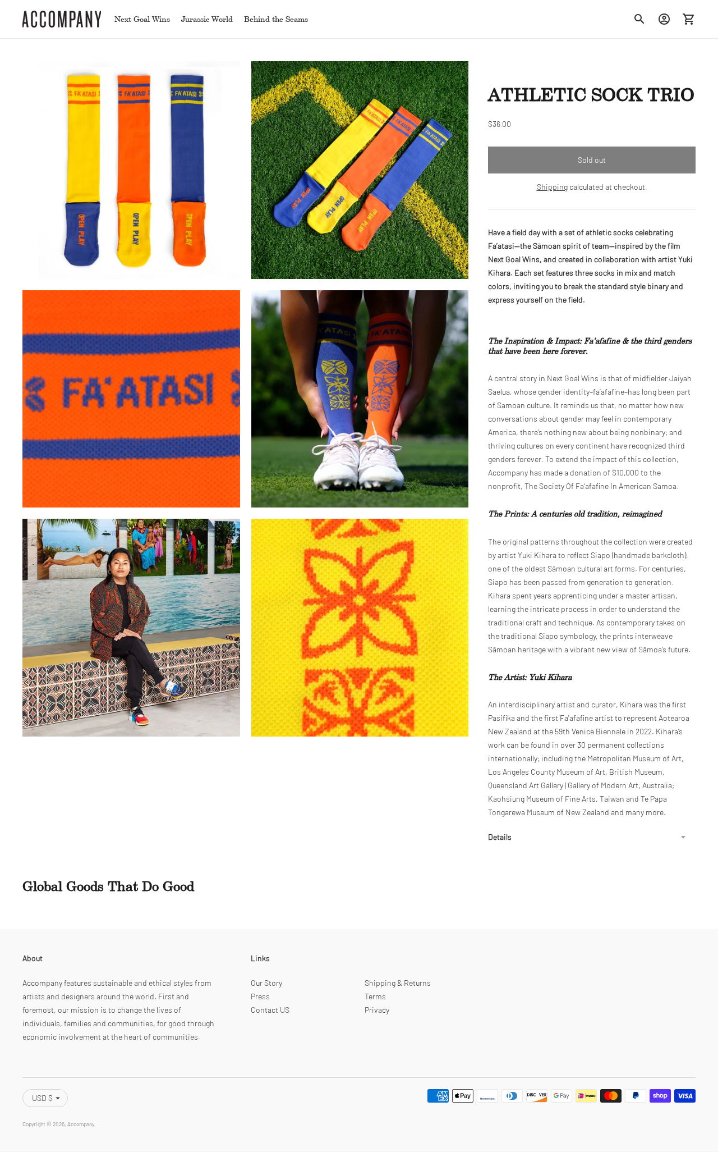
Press (260, 996)
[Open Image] (131, 170)
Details (500, 837)
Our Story (266, 983)
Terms (375, 996)
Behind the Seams (276, 19)
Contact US (270, 1009)
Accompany (80, 1124)
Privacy (377, 1009)
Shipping (552, 186)
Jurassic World (207, 19)
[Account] (664, 19)
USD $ (42, 1098)
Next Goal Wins (142, 19)
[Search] (639, 19)
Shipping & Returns (398, 983)
